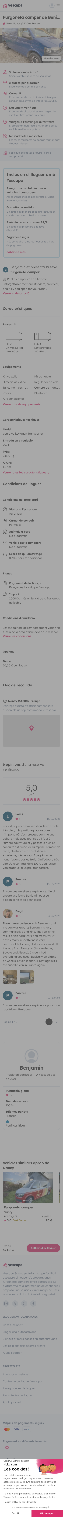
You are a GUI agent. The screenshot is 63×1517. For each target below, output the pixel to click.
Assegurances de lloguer (19, 1388)
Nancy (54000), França (26, 23)
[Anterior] (7, 1187)
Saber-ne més (16, 252)
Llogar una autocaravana (19, 1332)
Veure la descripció (16, 293)
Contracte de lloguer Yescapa (22, 1381)
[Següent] (49, 1187)
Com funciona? (13, 1325)
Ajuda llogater (12, 1352)
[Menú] (55, 6)
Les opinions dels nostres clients (24, 1345)
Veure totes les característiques (25, 472)
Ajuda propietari (13, 1402)
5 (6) (9, 23)
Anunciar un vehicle (15, 1374)
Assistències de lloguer (18, 1395)
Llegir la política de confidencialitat (20, 1502)
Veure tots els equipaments (22, 404)
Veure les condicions (17, 636)
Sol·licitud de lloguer (43, 1248)
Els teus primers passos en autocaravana (30, 1338)
